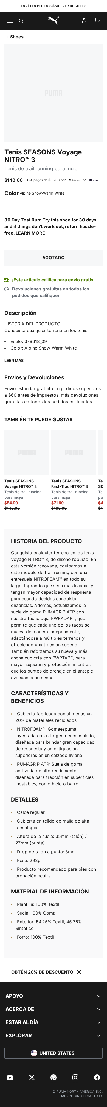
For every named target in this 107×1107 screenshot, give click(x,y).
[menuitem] (9, 1077)
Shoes (17, 36)
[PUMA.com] (53, 20)
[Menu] (9, 20)
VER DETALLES (74, 6)
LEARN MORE (30, 233)
